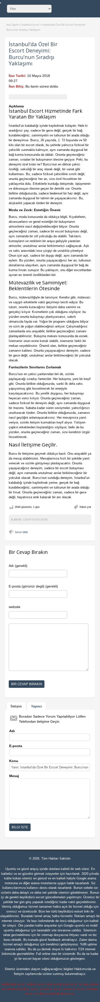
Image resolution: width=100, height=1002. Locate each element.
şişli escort (54, 984)
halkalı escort (36, 984)
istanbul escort (65, 993)
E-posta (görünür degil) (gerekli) (33, 586)
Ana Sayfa (12, 24)
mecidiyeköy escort (25, 989)
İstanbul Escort (30, 24)
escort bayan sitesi (36, 958)
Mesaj (14, 776)
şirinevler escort (51, 989)
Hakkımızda (82, 969)
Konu (13, 761)
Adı (12, 731)
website (14, 607)
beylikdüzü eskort (70, 911)
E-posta (15, 746)
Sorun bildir (21, 532)
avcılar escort (44, 993)
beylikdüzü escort (32, 897)
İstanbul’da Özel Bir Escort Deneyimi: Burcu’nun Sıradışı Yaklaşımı (33, 53)
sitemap (47, 935)
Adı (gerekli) (18, 566)
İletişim (19, 974)
